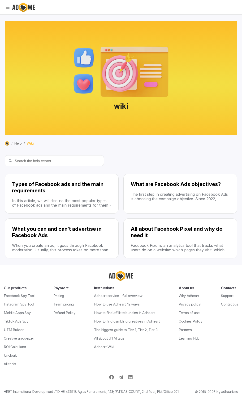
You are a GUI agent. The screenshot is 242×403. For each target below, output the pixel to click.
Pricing (58, 295)
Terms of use (189, 312)
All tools (10, 364)
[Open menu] (7, 7)
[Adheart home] (23, 7)
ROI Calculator (15, 347)
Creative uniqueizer (19, 338)
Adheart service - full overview (118, 295)
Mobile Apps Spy (17, 312)
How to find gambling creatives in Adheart (127, 321)
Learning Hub (189, 338)
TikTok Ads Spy (16, 321)
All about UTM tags (109, 338)
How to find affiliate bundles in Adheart (124, 312)
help (18, 143)
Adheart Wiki (104, 347)
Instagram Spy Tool (19, 304)
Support (227, 295)
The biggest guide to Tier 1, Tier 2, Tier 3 (125, 330)
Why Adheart (189, 295)
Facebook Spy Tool (19, 295)
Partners (185, 330)
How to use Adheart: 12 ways (116, 304)
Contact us (229, 304)
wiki (30, 143)
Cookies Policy (190, 321)
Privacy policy (190, 304)
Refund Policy (64, 312)
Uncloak (10, 355)
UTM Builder (14, 330)
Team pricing (63, 304)
